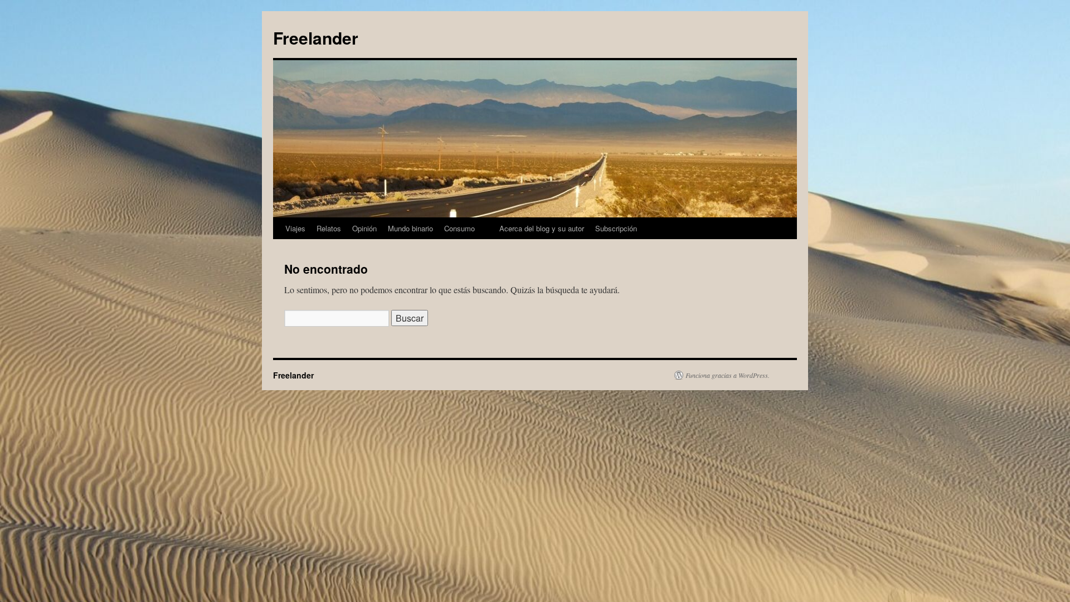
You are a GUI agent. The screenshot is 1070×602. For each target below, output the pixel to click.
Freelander (315, 38)
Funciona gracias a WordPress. (727, 375)
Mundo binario (410, 228)
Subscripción (616, 228)
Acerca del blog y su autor (541, 228)
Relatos (329, 228)
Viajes (295, 228)
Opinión (364, 228)
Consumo (459, 228)
